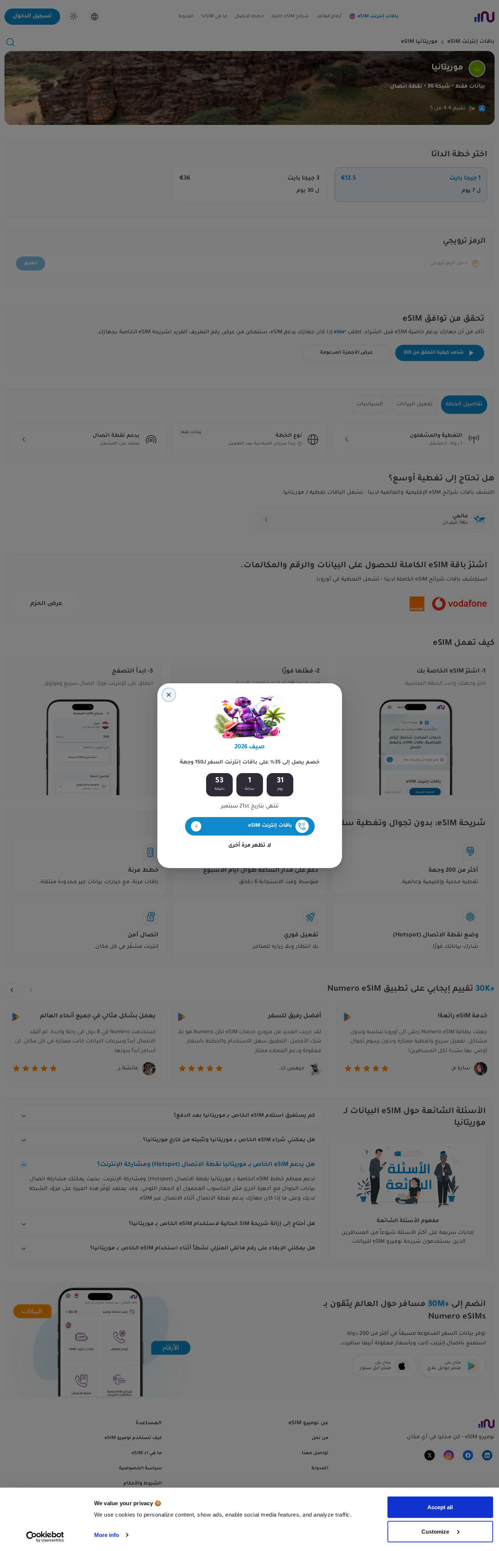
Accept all (440, 1507)
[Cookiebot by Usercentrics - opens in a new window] (45, 1536)
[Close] (169, 694)
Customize (436, 1531)
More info (106, 1535)
